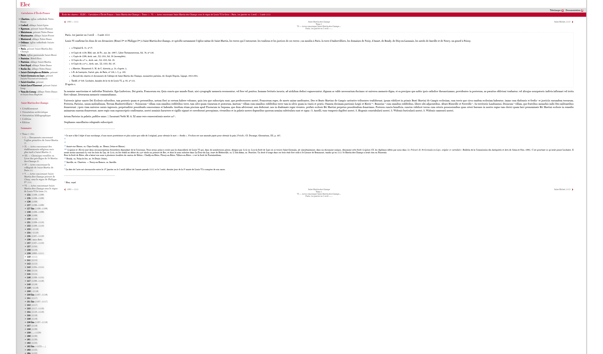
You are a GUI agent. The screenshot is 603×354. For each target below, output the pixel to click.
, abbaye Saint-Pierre (37, 36)
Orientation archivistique (35, 112)
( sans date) (34, 240)
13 (241, 103)
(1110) (32, 219)
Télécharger (555, 10)
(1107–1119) (37, 322)
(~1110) (33, 229)
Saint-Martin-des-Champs (127, 15)
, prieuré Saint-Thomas (37, 29)
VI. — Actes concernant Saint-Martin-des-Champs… (319, 26)
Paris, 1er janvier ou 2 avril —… (318, 29)
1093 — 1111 (73, 22)
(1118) (32, 315)
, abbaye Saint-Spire (35, 25)
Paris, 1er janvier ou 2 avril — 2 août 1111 (251, 15)
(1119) (32, 319)
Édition (26, 122)
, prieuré (39, 72)
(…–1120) (34, 333)
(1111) (32, 257)
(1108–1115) (35, 277)
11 (133, 103)
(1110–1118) (35, 312)
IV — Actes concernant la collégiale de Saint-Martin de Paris (38, 168)
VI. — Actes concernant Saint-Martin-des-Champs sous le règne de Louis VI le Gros (190, 15)
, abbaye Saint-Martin (36, 62)
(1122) (32, 343)
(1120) (32, 329)
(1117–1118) (35, 308)
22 (472, 103)
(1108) (32, 202)
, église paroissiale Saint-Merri (39, 55)
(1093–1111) (35, 253)
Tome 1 (145, 15)
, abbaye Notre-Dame (36, 39)
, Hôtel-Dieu (31, 58)
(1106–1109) (35, 205)
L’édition (26, 119)
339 (372, 103)
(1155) (32, 246)
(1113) (32, 260)
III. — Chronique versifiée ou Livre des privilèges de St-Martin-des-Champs (41, 159)
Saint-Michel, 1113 (562, 22)
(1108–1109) (35, 195)
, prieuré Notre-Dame (37, 32)
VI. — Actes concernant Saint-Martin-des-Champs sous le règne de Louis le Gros (41, 189)
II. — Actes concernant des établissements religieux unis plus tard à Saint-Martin (39, 150)
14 (385, 103)
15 (514, 103)
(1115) (32, 271)
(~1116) (33, 288)
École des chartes (70, 15)
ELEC (83, 15)
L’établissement (30, 109)
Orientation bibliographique (36, 116)
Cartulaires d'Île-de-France (100, 15)
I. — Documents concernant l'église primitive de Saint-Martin (41, 140)
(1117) (32, 298)
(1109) (32, 215)
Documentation (573, 10)
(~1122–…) (36, 346)
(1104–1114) (35, 267)
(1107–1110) (35, 236)
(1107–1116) (37, 295)
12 (147, 103)
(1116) (32, 284)
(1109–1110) (35, 222)
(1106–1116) (35, 281)
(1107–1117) (37, 302)
